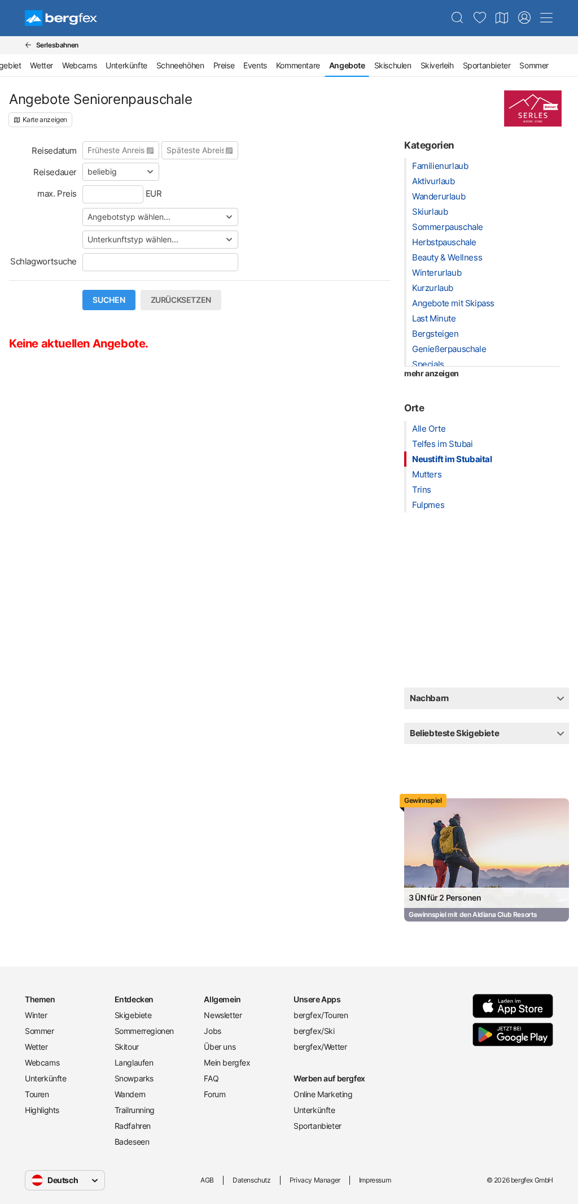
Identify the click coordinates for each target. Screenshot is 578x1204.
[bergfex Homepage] (61, 18)
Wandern (130, 1094)
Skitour (127, 1046)
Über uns (219, 1046)
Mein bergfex (227, 1062)
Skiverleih (437, 65)
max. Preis (57, 193)
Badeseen (132, 1141)
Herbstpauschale (444, 242)
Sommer (534, 65)
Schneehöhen (180, 65)
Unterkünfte (126, 65)
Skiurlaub (430, 211)
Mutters (426, 474)
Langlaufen (134, 1062)
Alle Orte (428, 428)
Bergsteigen (435, 333)
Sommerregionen (144, 1031)
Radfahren (133, 1126)
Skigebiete (133, 1015)
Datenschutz (252, 1180)
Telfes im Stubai (442, 443)
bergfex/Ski (314, 1031)
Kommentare (298, 65)
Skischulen (392, 65)
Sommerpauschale (447, 226)
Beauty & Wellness (447, 257)
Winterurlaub (436, 272)
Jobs (212, 1031)
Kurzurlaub (432, 287)
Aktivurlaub (433, 181)
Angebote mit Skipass (453, 303)
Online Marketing (323, 1094)
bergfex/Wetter (320, 1046)
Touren (37, 1094)
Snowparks (134, 1078)
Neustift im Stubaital (452, 459)
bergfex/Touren (321, 1015)
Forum (214, 1094)
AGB (207, 1180)
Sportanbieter (487, 65)
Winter (36, 1015)
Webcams (79, 65)
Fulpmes (428, 504)
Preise (224, 65)
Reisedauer (55, 172)
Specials (428, 364)
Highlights (42, 1110)
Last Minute (434, 318)
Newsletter (223, 1015)
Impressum (375, 1180)
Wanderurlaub (438, 196)
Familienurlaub (440, 165)
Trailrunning (135, 1110)
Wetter (41, 65)
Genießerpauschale (449, 349)
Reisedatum (54, 150)
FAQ (211, 1078)
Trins (421, 489)
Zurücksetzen (181, 300)
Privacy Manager (315, 1180)
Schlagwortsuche (43, 261)
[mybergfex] (524, 18)
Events (255, 65)
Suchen (109, 300)
